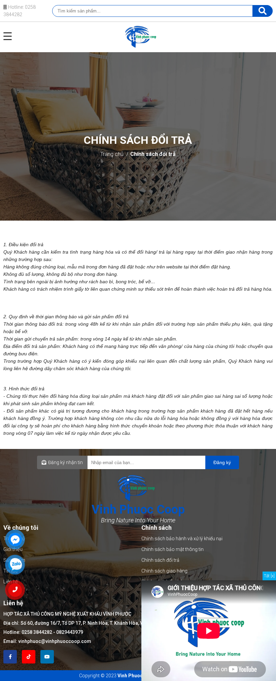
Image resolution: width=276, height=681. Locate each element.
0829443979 (69, 632)
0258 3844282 (37, 632)
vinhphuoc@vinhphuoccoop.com (54, 641)
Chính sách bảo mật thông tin (172, 549)
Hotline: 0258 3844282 (19, 10)
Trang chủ (112, 154)
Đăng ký (222, 462)
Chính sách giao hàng (164, 571)
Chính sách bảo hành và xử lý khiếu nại (181, 538)
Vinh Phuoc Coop (136, 675)
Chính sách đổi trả (153, 154)
